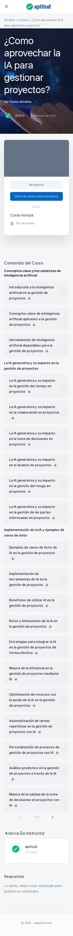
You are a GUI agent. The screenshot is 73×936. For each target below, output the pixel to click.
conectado (46, 886)
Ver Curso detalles (18, 102)
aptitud (31, 847)
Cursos (23, 20)
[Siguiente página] (53, 817)
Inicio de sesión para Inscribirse (36, 196)
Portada (9, 20)
